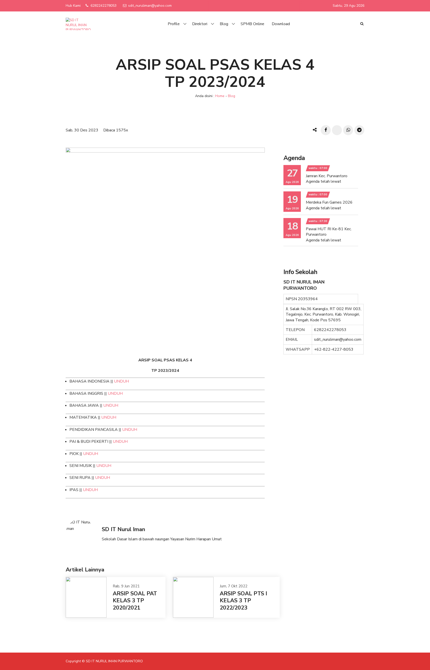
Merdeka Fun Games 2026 (329, 202)
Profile (174, 24)
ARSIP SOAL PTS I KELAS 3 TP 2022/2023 (243, 601)
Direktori (199, 24)
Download (281, 24)
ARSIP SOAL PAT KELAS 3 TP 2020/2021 (135, 601)
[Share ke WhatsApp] (348, 130)
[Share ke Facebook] (326, 130)
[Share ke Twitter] (337, 130)
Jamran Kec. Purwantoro (326, 176)
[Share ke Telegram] (359, 130)
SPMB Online (252, 24)
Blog (224, 24)
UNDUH (121, 381)
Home (219, 96)
